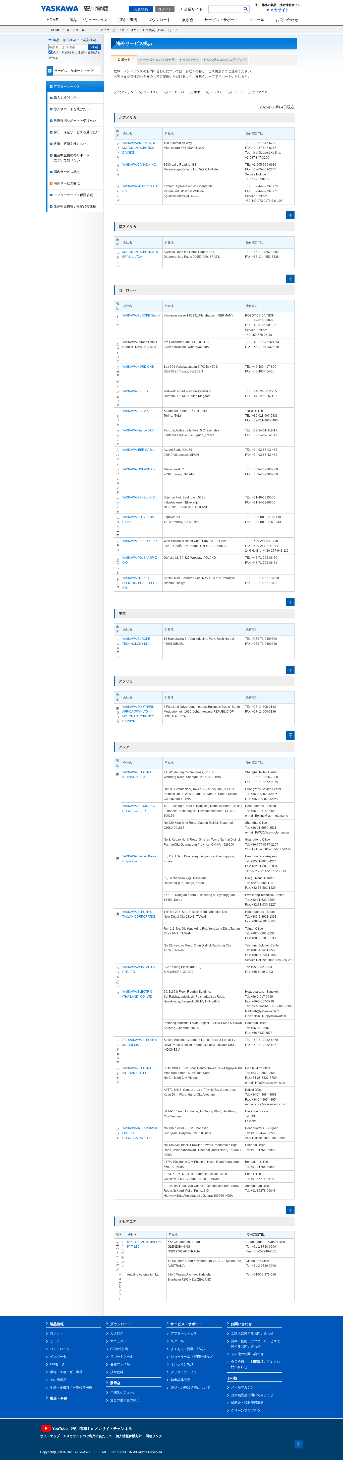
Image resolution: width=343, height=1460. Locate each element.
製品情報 (57, 1324)
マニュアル (118, 1341)
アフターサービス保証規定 (73, 195)
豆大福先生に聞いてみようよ (252, 1395)
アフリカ (216, 92)
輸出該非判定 (180, 1380)
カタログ (116, 1333)
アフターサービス (112, 30)
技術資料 (116, 1372)
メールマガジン (242, 1387)
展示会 (187, 20)
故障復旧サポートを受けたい (75, 120)
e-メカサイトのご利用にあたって (88, 1436)
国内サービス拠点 (67, 172)
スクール (256, 20)
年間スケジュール (123, 1392)
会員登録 (141, 9)
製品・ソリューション (88, 20)
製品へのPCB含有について (190, 1387)
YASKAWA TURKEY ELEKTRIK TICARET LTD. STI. (139, 583)
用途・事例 (127, 20)
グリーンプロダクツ (245, 1410)
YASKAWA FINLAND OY (138, 469)
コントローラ (60, 1349)
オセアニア (259, 92)
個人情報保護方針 (129, 1436)
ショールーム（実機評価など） (193, 1356)
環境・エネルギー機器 (66, 1372)
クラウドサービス (184, 1372)
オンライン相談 (182, 1364)
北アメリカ (125, 92)
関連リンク (154, 1436)
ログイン (165, 9)
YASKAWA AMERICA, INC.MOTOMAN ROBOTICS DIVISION (140, 148)
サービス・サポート (221, 20)
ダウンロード (159, 20)
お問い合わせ (287, 20)
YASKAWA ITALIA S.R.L (138, 411)
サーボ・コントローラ (158, 59)
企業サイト (193, 9)
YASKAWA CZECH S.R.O (139, 541)
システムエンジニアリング (226, 59)
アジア (237, 92)
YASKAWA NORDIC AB (138, 366)
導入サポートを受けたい (72, 109)
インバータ (191, 59)
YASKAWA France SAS (138, 430)
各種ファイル (120, 1364)
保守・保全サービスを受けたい (76, 132)
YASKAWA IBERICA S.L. (138, 450)
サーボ (55, 1341)
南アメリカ (150, 92)
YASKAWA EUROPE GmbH (141, 315)
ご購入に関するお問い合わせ (252, 1333)
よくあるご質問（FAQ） (189, 1349)
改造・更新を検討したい (72, 144)
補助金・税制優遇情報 (247, 1403)
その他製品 (58, 1380)
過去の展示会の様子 (125, 1400)
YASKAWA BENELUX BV (139, 497)
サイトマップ (50, 1436)
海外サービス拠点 (67, 183)
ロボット (56, 1333)
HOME (52, 20)
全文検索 (89, 40)
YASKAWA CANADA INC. (139, 164)
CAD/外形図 (119, 1349)
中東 (197, 92)
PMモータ (57, 1364)
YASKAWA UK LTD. (135, 391)
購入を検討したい (67, 98)
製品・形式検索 (64, 40)
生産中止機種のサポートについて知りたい (72, 157)
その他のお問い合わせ (247, 1354)
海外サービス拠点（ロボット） (152, 30)
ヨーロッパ (176, 92)
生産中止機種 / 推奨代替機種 (75, 206)
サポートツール (121, 1356)
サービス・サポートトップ (73, 71)
